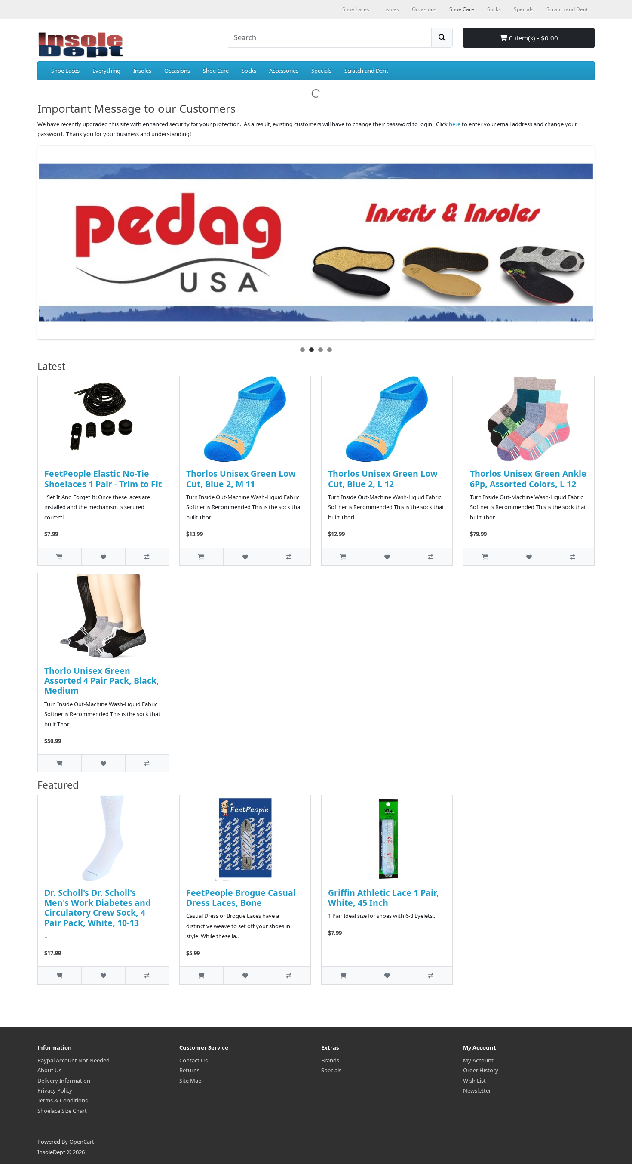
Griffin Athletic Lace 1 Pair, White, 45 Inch (383, 897)
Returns (189, 1070)
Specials (321, 70)
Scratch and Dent (366, 70)
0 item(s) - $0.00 (532, 38)
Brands (330, 1060)
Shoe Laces (65, 70)
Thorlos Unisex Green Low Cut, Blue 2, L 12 (383, 478)
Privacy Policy (54, 1090)
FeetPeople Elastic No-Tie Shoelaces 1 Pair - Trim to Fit (103, 478)
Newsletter (477, 1090)
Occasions (177, 70)
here (454, 124)
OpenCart (81, 1141)
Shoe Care (216, 70)
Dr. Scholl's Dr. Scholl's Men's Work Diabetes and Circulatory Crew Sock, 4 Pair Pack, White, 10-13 (97, 908)
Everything (106, 70)
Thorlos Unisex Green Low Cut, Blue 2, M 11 (241, 478)
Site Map (190, 1080)
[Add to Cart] (59, 556)
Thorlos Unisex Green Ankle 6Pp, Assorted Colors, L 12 (528, 478)
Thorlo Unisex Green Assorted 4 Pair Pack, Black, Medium (101, 681)
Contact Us (193, 1060)
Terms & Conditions (62, 1100)
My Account (478, 1060)
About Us (49, 1070)
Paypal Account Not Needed (73, 1060)
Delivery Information (63, 1080)
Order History (480, 1070)
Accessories (283, 70)
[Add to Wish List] (103, 556)
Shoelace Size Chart (62, 1111)
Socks (249, 70)
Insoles (142, 70)
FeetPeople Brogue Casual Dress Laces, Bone (241, 897)
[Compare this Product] (147, 556)
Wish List (474, 1080)
